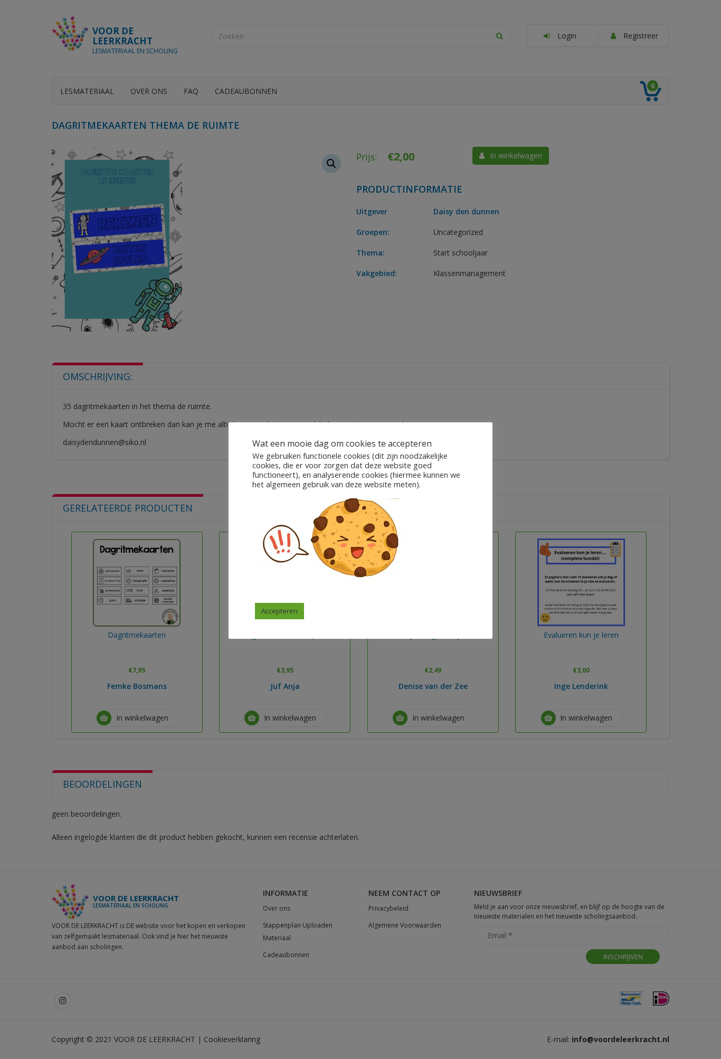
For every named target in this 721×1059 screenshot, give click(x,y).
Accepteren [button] (279, 611)
